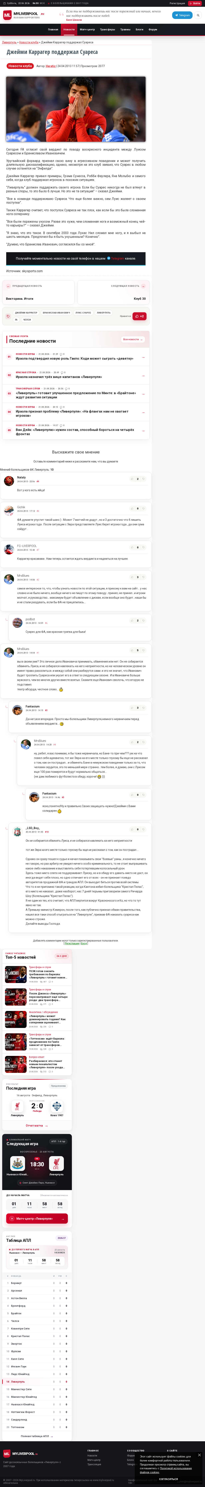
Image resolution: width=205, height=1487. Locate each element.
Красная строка (26, 372)
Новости (69, 29)
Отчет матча (37, 1125)
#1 (38, 653)
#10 (47, 832)
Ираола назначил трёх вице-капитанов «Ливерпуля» (59, 377)
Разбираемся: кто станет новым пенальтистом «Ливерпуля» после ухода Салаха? (46, 1065)
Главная (53, 29)
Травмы (125, 29)
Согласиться (168, 1479)
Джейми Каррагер (26, 313)
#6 (46, 623)
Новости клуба (28, 42)
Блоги (139, 29)
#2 (38, 580)
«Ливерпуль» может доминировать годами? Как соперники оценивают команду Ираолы (47, 1021)
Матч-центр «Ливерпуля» (40, 1218)
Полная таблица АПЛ (37, 1436)
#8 (38, 511)
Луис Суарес (83, 313)
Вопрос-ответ (36, 1057)
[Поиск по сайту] (198, 15)
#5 (63, 797)
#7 (38, 550)
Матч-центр (87, 29)
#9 (38, 481)
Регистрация (177, 3)
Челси (27, 320)
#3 (46, 710)
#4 (54, 745)
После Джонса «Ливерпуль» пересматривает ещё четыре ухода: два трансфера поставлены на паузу (48, 998)
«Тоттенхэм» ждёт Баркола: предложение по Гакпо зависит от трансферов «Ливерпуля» (47, 1043)
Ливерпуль (9, 42)
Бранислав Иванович (56, 313)
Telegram (117, 258)
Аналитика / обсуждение (43, 1012)
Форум (153, 29)
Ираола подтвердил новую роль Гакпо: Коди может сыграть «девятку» (74, 358)
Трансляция (94, 1464)
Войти (196, 3)
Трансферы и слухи (28, 389)
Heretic (51, 66)
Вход (84, 943)
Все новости (133, 339)
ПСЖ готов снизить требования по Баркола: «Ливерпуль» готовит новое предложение (47, 976)
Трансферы (107, 29)
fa (16, 320)
